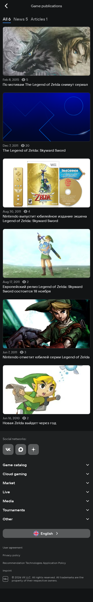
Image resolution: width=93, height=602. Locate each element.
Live (6, 492)
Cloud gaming (15, 474)
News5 (21, 19)
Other (8, 519)
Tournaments (14, 510)
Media (8, 501)
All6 (7, 19)
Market (9, 483)
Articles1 (39, 19)
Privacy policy (11, 555)
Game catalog (15, 465)
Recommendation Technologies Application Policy (34, 563)
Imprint (7, 570)
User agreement (13, 547)
